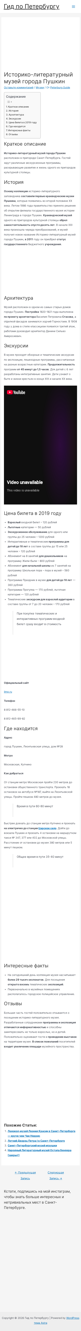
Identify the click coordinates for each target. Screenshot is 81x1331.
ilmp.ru (8, 691)
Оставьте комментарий (18, 87)
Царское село (47, 828)
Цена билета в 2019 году (23, 122)
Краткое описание (18, 106)
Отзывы (13, 134)
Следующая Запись (56, 1173)
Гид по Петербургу (31, 6)
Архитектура (16, 114)
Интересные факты (19, 130)
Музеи (40, 87)
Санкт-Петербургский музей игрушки (32, 1145)
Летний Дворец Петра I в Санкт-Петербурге (36, 1140)
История (13, 110)
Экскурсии (15, 118)
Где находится (17, 126)
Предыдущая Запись (25, 1173)
